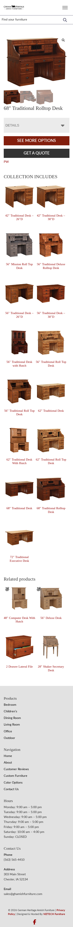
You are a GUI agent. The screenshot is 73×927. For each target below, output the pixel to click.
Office (8, 731)
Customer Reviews (16, 769)
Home (8, 756)
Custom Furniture (15, 775)
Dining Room (12, 718)
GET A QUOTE (37, 153)
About (8, 762)
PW (6, 161)
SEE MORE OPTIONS (36, 141)
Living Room (12, 724)
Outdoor (9, 738)
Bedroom (10, 704)
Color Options (13, 782)
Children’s (10, 711)
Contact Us (11, 789)
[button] (63, 40)
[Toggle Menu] (65, 7)
